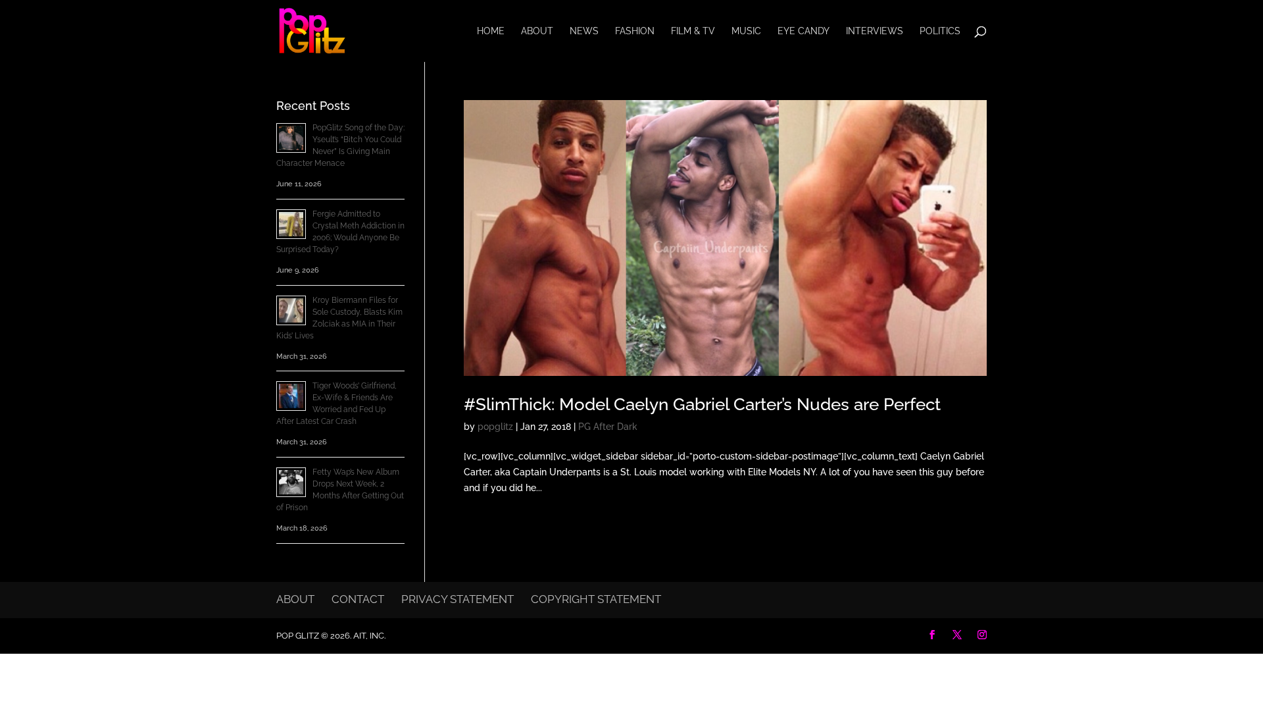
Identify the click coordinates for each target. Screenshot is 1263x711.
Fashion (635, 31)
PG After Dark (607, 426)
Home (491, 31)
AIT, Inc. (368, 636)
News (584, 31)
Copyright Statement (596, 599)
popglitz (495, 426)
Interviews (874, 31)
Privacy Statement (457, 599)
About (537, 31)
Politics (940, 31)
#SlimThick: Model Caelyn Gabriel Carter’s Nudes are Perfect (702, 404)
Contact (358, 599)
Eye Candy (804, 31)
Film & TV (693, 31)
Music (746, 31)
